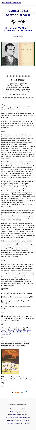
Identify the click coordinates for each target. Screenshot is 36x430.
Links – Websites (21, 409)
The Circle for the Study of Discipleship (18, 420)
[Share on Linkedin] (26, 392)
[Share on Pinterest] (22, 392)
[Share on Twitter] (12, 392)
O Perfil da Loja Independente (18, 412)
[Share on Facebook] (8, 392)
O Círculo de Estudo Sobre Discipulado (18, 417)
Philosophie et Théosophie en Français (18, 423)
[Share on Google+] (17, 392)
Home (12, 409)
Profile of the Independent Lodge (18, 414)
